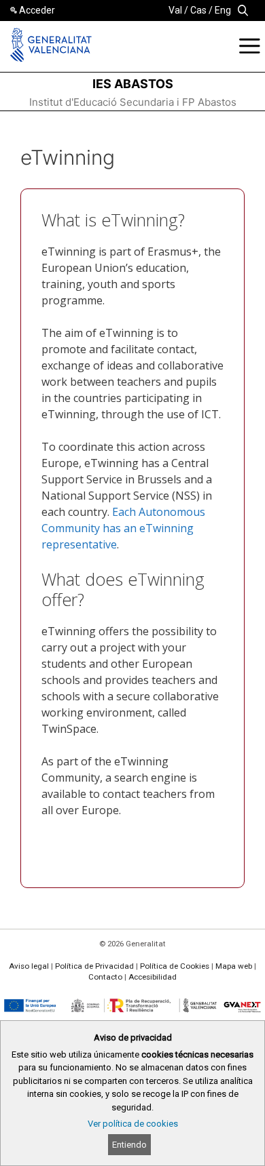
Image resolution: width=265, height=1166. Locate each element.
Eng (223, 10)
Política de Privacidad (94, 966)
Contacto (105, 977)
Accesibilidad (152, 977)
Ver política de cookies (133, 1124)
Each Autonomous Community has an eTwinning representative (123, 528)
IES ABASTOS (132, 84)
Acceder (37, 10)
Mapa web (233, 966)
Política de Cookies (174, 966)
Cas (198, 10)
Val (175, 10)
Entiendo (129, 1145)
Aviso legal (29, 966)
